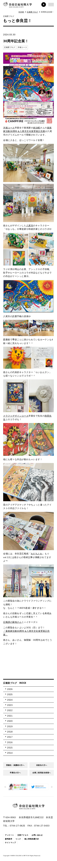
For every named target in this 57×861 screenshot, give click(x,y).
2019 (10, 726)
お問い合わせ (37, 835)
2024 (10, 700)
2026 (10, 689)
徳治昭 (36, 127)
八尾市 (29, 225)
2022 (10, 710)
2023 (10, 705)
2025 (10, 694)
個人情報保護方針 (31, 839)
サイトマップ (10, 842)
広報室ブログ (32, 12)
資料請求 (8, 839)
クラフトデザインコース (15, 416)
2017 (10, 737)
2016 (10, 742)
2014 (10, 753)
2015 (10, 747)
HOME (21, 12)
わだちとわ (36, 553)
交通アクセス (22, 835)
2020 (10, 721)
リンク (18, 839)
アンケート (9, 835)
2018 (10, 731)
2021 (10, 715)
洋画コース (9, 127)
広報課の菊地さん (12, 622)
